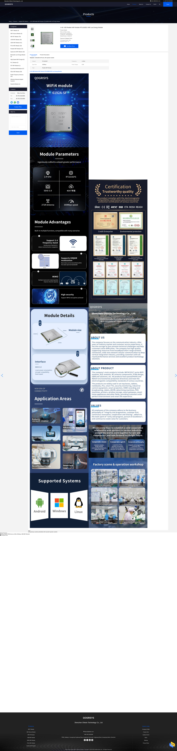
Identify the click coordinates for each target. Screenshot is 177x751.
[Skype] (12, 102)
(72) (17, 48)
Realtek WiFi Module (23, 21)
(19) (16, 45)
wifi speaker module (52, 531)
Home (128, 4)
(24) (17, 75)
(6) (17, 59)
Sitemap (146, 740)
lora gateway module (33, 531)
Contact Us (148, 4)
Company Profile (146, 729)
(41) (16, 42)
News (146, 737)
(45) (16, 39)
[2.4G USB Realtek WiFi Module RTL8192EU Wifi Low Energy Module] (47, 38)
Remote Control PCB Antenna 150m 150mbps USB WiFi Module (15, 534)
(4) (15, 30)
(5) (16, 33)
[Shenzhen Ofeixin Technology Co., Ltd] (8, 4)
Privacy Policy (146, 743)
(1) (15, 65)
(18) (18, 51)
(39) (16, 71)
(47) (17, 68)
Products (134, 4)
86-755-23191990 (168, 1)
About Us (141, 4)
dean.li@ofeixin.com (156, 1)
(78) (16, 36)
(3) (14, 62)
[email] (18, 102)
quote (168, 4)
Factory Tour (146, 732)
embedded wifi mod (43, 531)
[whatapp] (14, 102)
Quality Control (146, 734)
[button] (32, 48)
